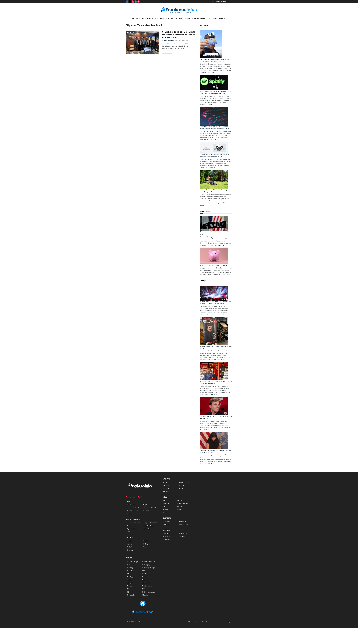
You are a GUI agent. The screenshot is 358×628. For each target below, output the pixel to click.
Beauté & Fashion (184, 482)
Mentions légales (227, 622)
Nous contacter (216, 1)
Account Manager (132, 562)
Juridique (182, 536)
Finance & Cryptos (166, 18)
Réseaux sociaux (132, 511)
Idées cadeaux (183, 524)
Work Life (166, 530)
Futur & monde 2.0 (133, 508)
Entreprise (130, 32)
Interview (130, 544)
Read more (168, 52)
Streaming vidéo (182, 503)
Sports (180, 488)
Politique (146, 544)
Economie (130, 541)
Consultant (130, 571)
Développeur (131, 577)
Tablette (166, 524)
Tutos (129, 514)
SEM (143, 589)
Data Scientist (146, 574)
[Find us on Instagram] (133, 1)
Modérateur (146, 583)
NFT (128, 532)
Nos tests (212, 18)
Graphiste (145, 580)
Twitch (179, 506)
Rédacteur (130, 586)
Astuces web (131, 505)
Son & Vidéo (131, 595)
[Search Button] (231, 1)
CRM (128, 574)
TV (164, 506)
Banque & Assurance (150, 523)
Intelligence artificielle (149, 508)
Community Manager (148, 568)
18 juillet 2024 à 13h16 (181, 40)
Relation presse (147, 586)
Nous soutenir (225, 1)
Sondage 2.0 (223, 18)
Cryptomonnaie (132, 529)
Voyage (165, 509)
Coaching (130, 568)
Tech (128, 501)
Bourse (129, 526)
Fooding (181, 485)
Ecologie (146, 541)
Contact (197, 622)
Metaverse (145, 511)
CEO (128, 565)
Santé (145, 547)
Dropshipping (146, 577)
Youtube (179, 509)
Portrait (129, 547)
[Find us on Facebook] (127, 1)
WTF (164, 512)
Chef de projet (146, 565)
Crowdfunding (148, 526)
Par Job (129, 558)
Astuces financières (133, 523)
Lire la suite (210, 72)
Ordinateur (166, 521)
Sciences (130, 550)
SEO (128, 592)
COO (143, 571)
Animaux (166, 482)
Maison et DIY (167, 488)
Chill (165, 497)
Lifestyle (188, 18)
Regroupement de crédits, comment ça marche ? (215, 265)
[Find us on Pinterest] (138, 1)
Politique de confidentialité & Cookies (211, 622)
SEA (128, 589)
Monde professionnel (149, 18)
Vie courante (167, 491)
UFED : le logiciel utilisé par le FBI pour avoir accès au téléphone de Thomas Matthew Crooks (178, 35)
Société (179, 18)
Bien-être (166, 485)
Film (164, 500)
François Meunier (169, 40)
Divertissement (200, 18)
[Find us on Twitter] (130, 1)
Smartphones (182, 521)
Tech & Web (134, 18)
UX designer (146, 595)
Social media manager (149, 592)
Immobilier (146, 529)
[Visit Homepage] (179, 9)
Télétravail (166, 539)
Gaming (179, 500)
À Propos (190, 622)
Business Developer (148, 562)
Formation (130, 580)
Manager (129, 583)
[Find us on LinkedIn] (136, 1)
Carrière (165, 533)
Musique (166, 503)
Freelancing (183, 533)
